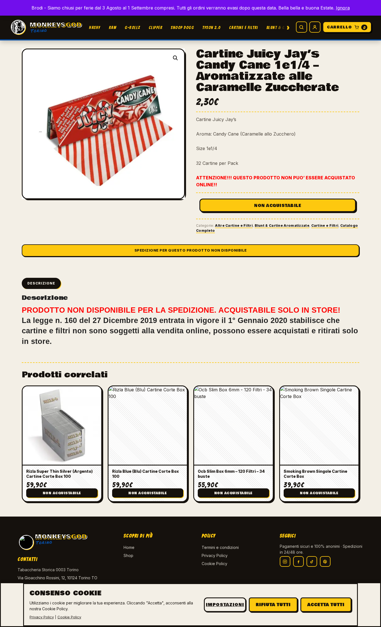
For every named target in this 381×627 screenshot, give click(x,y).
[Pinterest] (325, 561)
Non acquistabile (277, 205)
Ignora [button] (343, 8)
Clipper (156, 27)
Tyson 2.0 (211, 27)
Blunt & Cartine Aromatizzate (282, 225)
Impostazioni (225, 605)
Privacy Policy (215, 555)
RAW (113, 27)
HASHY (94, 27)
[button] (175, 58)
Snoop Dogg (182, 27)
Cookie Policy (214, 563)
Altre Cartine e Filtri (234, 225)
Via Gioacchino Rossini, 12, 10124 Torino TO (57, 577)
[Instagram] (285, 561)
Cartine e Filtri (243, 27)
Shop (128, 555)
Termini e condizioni (220, 547)
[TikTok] (312, 561)
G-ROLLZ (132, 27)
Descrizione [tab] (41, 283)
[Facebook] (298, 561)
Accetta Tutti (325, 605)
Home (129, 547)
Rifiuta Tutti (273, 605)
